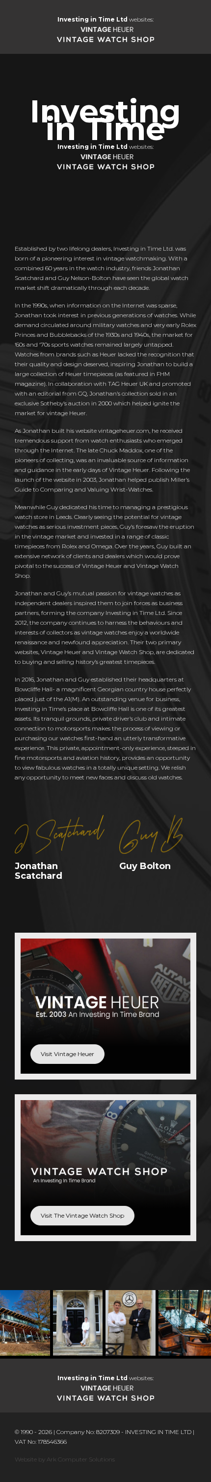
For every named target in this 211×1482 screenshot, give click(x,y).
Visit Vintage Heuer (67, 1054)
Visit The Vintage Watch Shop (82, 1215)
